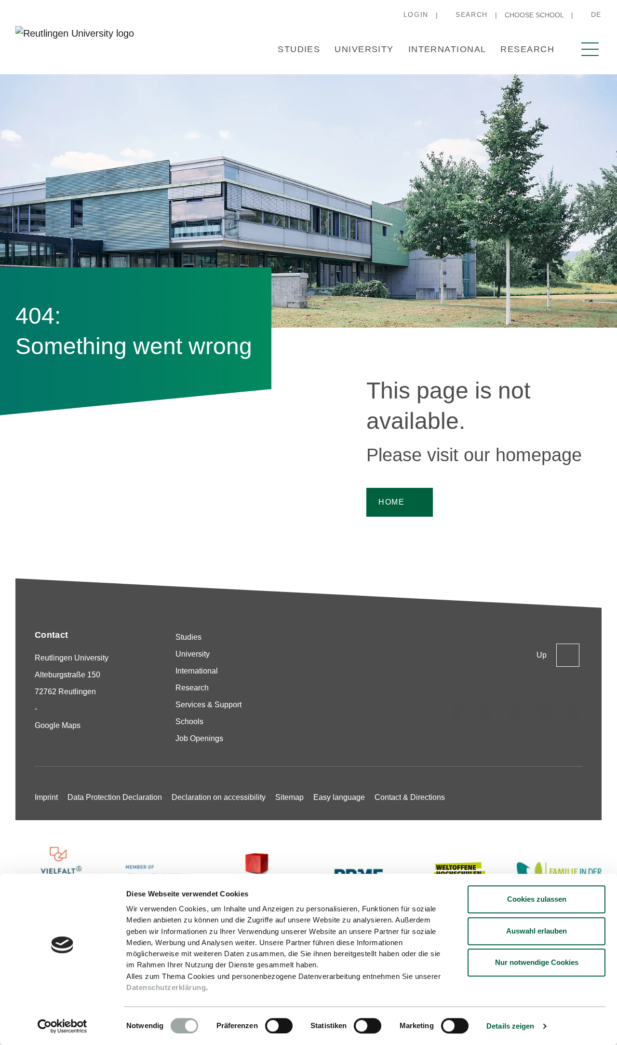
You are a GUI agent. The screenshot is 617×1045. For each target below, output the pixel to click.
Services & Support (208, 705)
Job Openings (199, 738)
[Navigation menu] (590, 49)
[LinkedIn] (515, 713)
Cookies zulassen (536, 899)
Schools (189, 721)
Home (391, 502)
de (596, 14)
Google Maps (57, 725)
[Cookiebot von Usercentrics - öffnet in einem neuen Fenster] (62, 1026)
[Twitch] (545, 713)
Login (416, 14)
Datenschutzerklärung (166, 987)
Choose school (534, 15)
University (364, 49)
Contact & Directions (410, 797)
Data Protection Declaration (114, 797)
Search (472, 14)
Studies (299, 49)
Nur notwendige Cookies (536, 962)
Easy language (339, 797)
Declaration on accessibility (219, 797)
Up (542, 655)
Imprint (46, 797)
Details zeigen (510, 1026)
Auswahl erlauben (536, 931)
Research (527, 49)
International (447, 49)
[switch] (279, 1025)
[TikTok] (486, 713)
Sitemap (289, 797)
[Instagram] (457, 713)
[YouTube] (574, 713)
